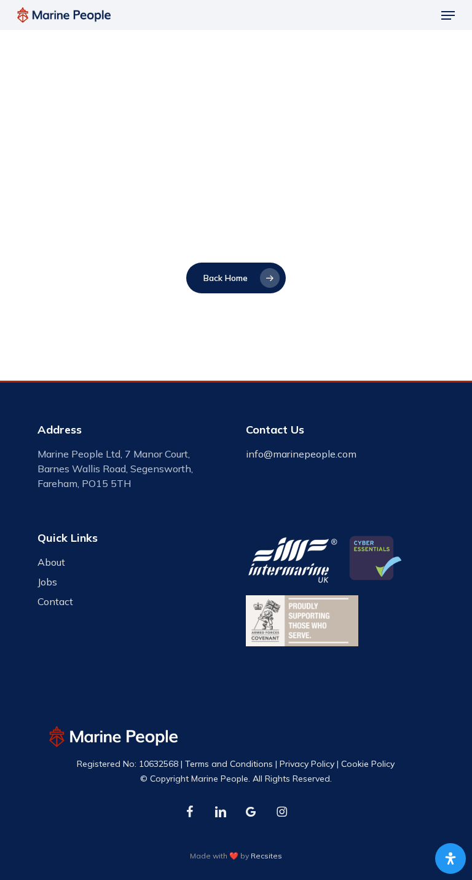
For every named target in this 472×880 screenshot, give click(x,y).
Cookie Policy (368, 763)
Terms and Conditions (229, 763)
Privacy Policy (307, 763)
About (51, 562)
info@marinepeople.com (301, 454)
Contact (55, 601)
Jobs (47, 582)
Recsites (266, 855)
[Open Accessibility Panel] (450, 858)
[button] (448, 15)
